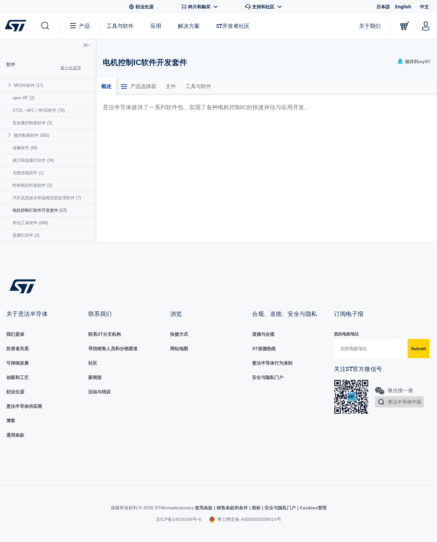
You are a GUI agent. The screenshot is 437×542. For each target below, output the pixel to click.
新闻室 (95, 377)
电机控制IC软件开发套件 (39, 210)
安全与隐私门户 (267, 377)
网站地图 (179, 348)
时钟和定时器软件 (32, 185)
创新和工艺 (17, 377)
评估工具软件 (30, 222)
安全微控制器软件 (32, 122)
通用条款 (15, 435)
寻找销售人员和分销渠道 (113, 348)
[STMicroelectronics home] (17, 25)
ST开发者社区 (233, 26)
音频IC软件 (25, 235)
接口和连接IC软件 (33, 160)
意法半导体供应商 (24, 406)
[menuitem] (48, 85)
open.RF (23, 97)
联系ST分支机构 (104, 334)
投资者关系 (17, 348)
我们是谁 (15, 334)
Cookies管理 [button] (312, 507)
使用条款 (204, 507)
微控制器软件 (31, 135)
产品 (84, 25)
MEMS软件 (28, 85)
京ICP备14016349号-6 (178, 519)
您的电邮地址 (346, 334)
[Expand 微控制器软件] (10, 135)
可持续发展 (17, 362)
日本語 (383, 7)
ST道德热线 (264, 348)
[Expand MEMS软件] (10, 85)
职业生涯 (15, 391)
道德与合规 (263, 334)
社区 (92, 362)
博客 (10, 420)
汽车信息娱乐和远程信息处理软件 (46, 197)
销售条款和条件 (232, 507)
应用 (155, 25)
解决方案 (189, 25)
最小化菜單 (70, 67)
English (403, 7)
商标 (256, 507)
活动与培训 (99, 391)
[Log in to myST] (426, 26)
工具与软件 (120, 25)
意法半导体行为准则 (272, 362)
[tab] (106, 86)
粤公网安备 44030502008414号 (248, 519)
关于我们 (370, 25)
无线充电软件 (28, 172)
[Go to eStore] (404, 26)
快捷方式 (179, 334)
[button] (44, 26)
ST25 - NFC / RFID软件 (38, 110)
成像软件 (24, 147)
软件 (10, 64)
